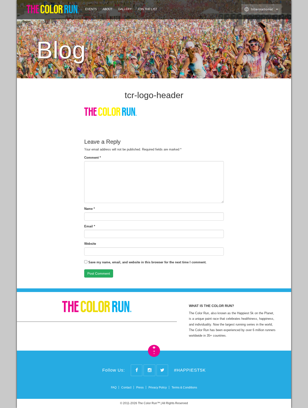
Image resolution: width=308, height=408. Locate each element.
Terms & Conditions (184, 387)
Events (91, 9)
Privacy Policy (157, 387)
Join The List (147, 9)
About (107, 9)
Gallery (125, 9)
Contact (126, 387)
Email (89, 226)
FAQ (113, 387)
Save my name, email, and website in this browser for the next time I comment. (147, 262)
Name (89, 209)
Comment (92, 157)
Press (140, 387)
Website (90, 243)
